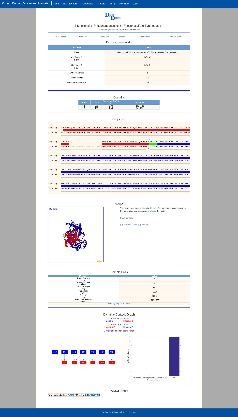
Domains (83, 36)
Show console (126, 217)
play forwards (143, 224)
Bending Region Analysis (119, 304)
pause (135, 224)
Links (112, 3)
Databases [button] (87, 3)
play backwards (125, 224)
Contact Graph (174, 36)
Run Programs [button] (70, 3)
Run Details (60, 36)
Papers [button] (101, 3)
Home (56, 3)
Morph (122, 36)
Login (135, 3)
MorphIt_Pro (155, 208)
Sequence (104, 36)
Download (124, 3)
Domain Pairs (144, 36)
